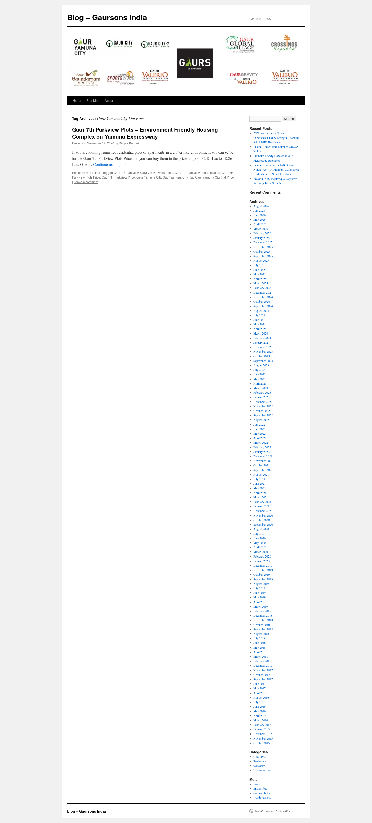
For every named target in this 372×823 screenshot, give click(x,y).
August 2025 (261, 260)
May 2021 (259, 488)
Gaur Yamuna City (148, 177)
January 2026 (261, 238)
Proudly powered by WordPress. (274, 811)
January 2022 (261, 452)
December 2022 (262, 401)
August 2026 (261, 206)
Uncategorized (262, 770)
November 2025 (263, 247)
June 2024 (259, 320)
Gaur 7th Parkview (126, 172)
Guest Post (259, 756)
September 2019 (263, 579)
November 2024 (263, 297)
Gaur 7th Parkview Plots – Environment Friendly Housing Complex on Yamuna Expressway (145, 133)
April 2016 (259, 716)
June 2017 (259, 684)
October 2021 (261, 465)
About (109, 100)
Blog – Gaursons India (107, 17)
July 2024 (259, 315)
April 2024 (259, 329)
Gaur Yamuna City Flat (178, 177)
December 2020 (262, 511)
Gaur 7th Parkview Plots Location (197, 172)
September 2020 (263, 524)
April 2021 (259, 493)
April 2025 (259, 279)
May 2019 (259, 597)
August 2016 (261, 697)
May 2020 (259, 543)
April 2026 (259, 224)
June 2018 (259, 643)
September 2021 (263, 470)
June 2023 (259, 374)
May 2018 (259, 647)
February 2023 (262, 392)
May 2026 (259, 219)
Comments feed (262, 793)
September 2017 (263, 679)
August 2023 (261, 365)
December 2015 (262, 734)
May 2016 (259, 711)
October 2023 (261, 356)
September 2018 (263, 629)
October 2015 (261, 743)
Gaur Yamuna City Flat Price (214, 177)
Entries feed (260, 788)
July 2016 (259, 702)
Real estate (259, 761)
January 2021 (261, 506)
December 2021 (262, 456)
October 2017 (261, 675)
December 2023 (262, 347)
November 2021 (263, 461)
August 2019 (261, 584)
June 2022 (259, 429)
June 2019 (259, 593)
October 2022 (261, 411)
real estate (93, 172)
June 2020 (259, 538)
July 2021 (259, 479)
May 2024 (259, 324)
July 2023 (259, 370)
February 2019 (262, 611)
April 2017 (259, 693)
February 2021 (262, 502)
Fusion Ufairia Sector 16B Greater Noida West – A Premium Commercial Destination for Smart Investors (276, 169)
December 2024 (262, 292)
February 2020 (262, 556)
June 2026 (259, 215)
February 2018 (262, 661)
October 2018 (261, 624)
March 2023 (260, 388)
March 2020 (260, 552)
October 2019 (261, 574)
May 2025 (259, 274)
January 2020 (261, 561)
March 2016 (260, 720)
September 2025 (263, 256)
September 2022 (263, 415)
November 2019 (263, 570)
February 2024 (262, 338)
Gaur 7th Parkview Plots (156, 172)
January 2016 (261, 729)
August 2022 (261, 420)
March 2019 (260, 606)
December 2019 (262, 565)
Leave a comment (86, 182)
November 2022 (263, 406)
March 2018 (260, 656)
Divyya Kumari (129, 143)
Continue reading (109, 164)
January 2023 (261, 397)
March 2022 (260, 442)
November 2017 (263, 670)
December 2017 (262, 665)
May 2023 (259, 379)
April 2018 (259, 652)
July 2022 (259, 424)
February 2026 (262, 233)
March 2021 (260, 497)
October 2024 (261, 301)
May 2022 (259, 433)
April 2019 (259, 602)
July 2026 (259, 210)
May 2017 (259, 688)
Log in (257, 784)
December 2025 (262, 242)
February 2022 (262, 447)
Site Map (92, 100)
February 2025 (262, 288)
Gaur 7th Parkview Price (118, 177)
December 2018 (262, 615)
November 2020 (263, 515)
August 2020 (261, 529)
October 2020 (261, 520)
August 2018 (261, 634)
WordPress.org (262, 797)
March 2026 (260, 229)
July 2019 (259, 588)
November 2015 (263, 738)
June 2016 (259, 706)
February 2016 (262, 725)
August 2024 (261, 310)
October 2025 (261, 251)
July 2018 (259, 638)
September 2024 (263, 306)
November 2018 (263, 620)
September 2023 (263, 361)
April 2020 (259, 547)
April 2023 (259, 383)
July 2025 (259, 265)
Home (77, 100)
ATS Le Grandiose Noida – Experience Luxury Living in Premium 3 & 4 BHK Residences (276, 137)
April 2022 (259, 438)
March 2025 (260, 283)
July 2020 (259, 533)
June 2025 (259, 270)
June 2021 (259, 483)
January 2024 (261, 342)
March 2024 (260, 333)
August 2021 (261, 474)
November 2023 (263, 351)
